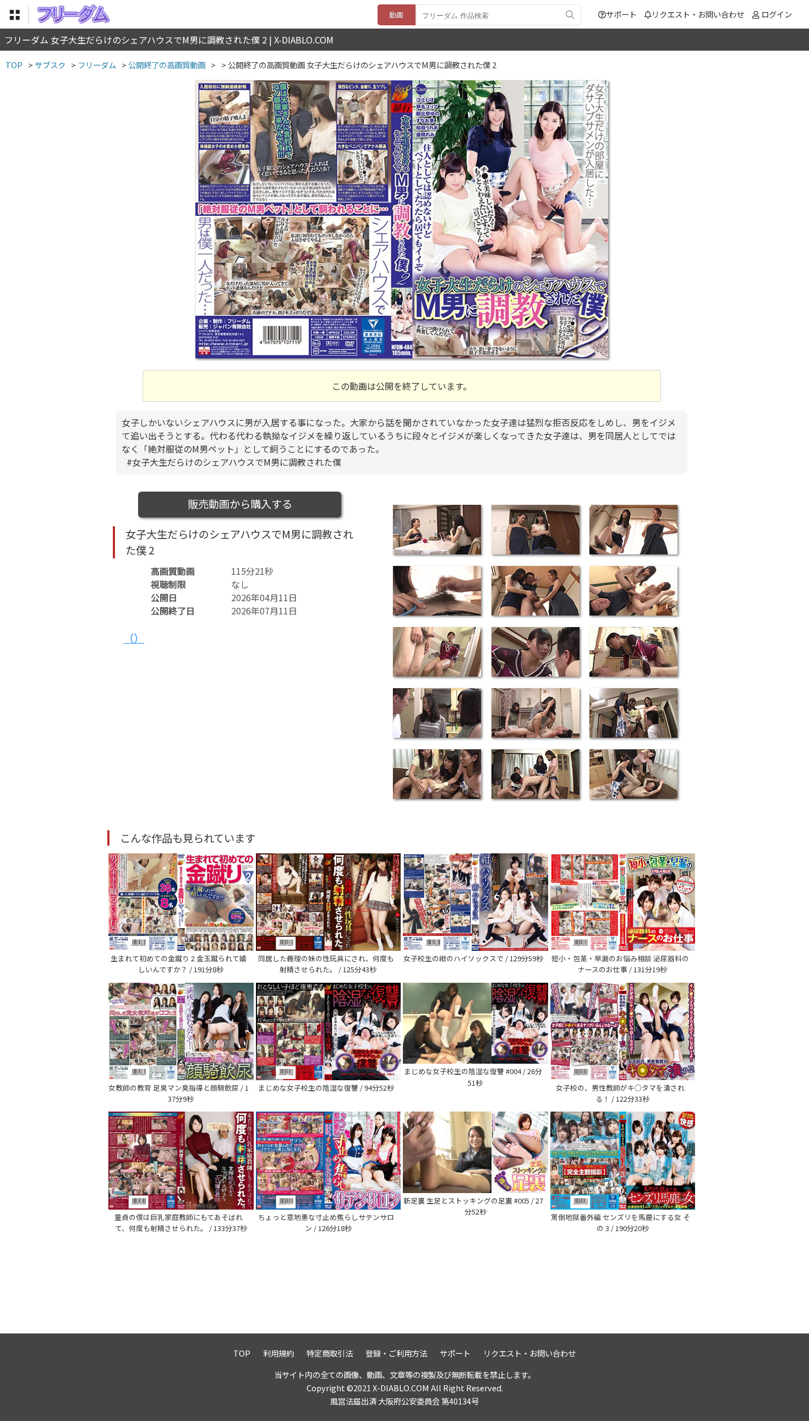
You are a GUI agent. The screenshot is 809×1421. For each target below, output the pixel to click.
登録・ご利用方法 (396, 1353)
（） (133, 638)
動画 (396, 14)
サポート (621, 14)
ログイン (776, 14)
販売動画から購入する (240, 503)
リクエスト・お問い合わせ (698, 14)
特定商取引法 (330, 1353)
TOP (241, 1353)
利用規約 (278, 1353)
